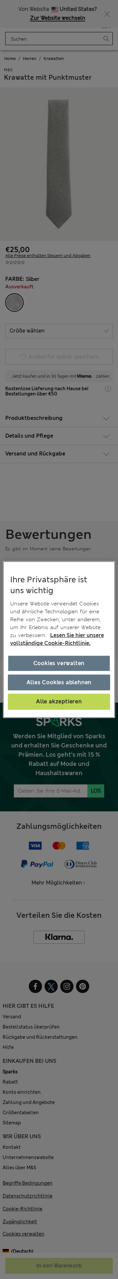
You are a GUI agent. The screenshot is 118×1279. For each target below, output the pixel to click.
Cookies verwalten (59, 663)
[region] (59, 639)
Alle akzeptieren (59, 701)
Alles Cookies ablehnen (59, 682)
